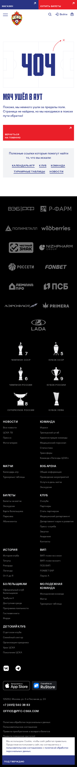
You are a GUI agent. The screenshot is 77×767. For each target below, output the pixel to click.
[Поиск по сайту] (50, 14)
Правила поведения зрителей (19, 736)
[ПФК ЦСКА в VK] (6, 668)
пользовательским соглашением (24, 748)
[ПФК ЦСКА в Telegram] (18, 668)
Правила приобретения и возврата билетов (26, 731)
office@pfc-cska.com (21, 711)
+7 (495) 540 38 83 (16, 705)
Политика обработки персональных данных (26, 722)
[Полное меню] (5, 14)
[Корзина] (72, 14)
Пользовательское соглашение (20, 727)
